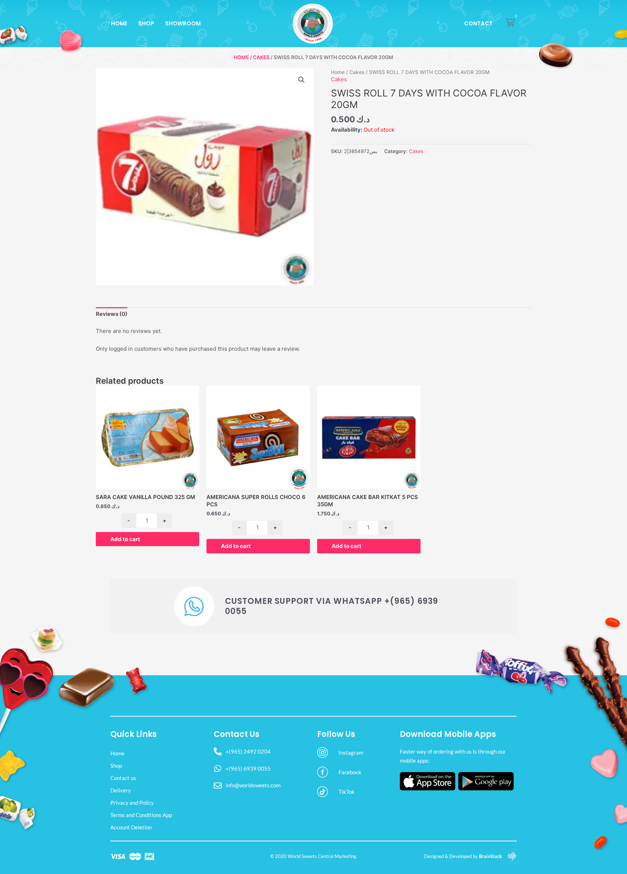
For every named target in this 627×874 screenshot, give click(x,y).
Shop (146, 23)
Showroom (183, 23)
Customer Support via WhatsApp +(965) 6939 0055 (331, 606)
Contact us (123, 778)
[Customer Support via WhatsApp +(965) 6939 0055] (194, 606)
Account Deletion (131, 827)
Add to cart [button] (125, 539)
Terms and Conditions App (141, 815)
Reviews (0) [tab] (111, 313)
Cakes (261, 57)
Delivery (120, 790)
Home (119, 23)
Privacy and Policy (132, 802)
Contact (478, 23)
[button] (301, 79)
